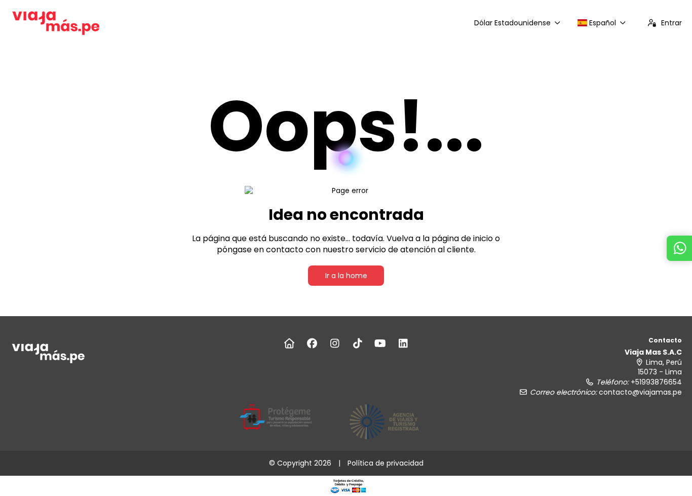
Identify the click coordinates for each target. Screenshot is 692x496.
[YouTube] (380, 343)
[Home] (289, 343)
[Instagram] (334, 343)
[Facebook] (311, 343)
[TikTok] (357, 343)
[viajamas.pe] (48, 353)
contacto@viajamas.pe (640, 392)
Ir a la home (346, 276)
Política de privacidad (386, 463)
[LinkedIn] (403, 343)
